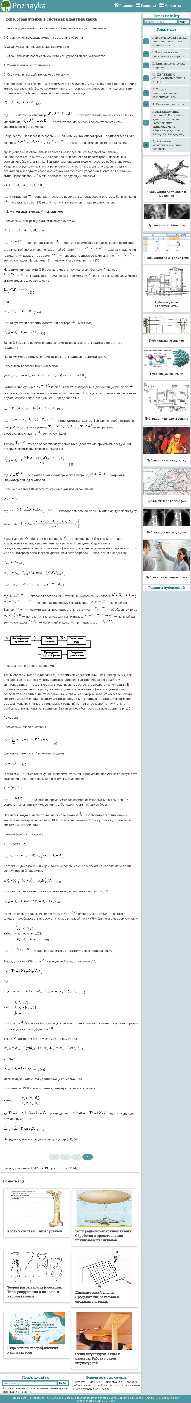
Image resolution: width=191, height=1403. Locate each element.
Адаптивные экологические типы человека (167, 145)
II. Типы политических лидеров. (168, 65)
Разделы (148, 6)
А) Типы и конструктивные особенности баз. (164, 93)
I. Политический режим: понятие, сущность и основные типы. (169, 41)
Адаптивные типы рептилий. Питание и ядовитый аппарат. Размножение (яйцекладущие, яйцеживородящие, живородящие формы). (168, 123)
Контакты (173, 6)
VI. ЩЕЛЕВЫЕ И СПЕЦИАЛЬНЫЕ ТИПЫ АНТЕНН (168, 78)
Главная (126, 6)
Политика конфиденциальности (162, 1397)
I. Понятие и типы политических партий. (168, 54)
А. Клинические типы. (168, 104)
